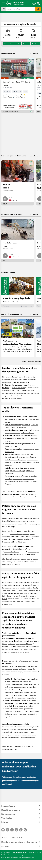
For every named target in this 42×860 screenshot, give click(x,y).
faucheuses (26, 424)
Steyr (30, 588)
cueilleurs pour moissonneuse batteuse (25, 462)
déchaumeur (25, 435)
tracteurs (32, 521)
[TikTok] (16, 829)
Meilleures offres (8, 53)
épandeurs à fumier (29, 457)
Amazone (31, 596)
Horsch (4, 598)
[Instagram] (7, 829)
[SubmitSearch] (38, 9)
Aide (5, 837)
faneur (7, 427)
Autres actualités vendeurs (31, 361)
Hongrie (23, 644)
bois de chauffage (8, 526)
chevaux (19, 534)
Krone (9, 596)
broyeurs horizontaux (27, 443)
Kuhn (4, 596)
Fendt (15, 419)
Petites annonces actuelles (12, 214)
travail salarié (28, 539)
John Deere (9, 419)
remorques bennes (21, 438)
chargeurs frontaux (21, 476)
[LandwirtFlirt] (25, 829)
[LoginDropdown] (39, 3)
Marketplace (35, 44)
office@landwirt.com (9, 749)
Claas (30, 419)
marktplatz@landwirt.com (26, 857)
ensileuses (8, 465)
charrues (33, 435)
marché (29, 390)
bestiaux (13, 534)
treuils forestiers (33, 430)
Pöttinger (15, 596)
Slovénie (29, 644)
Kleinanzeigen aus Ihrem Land (13, 155)
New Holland (22, 419)
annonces (26, 44)
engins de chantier (21, 521)
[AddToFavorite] (31, 61)
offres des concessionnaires (12, 44)
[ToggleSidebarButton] (3, 3)
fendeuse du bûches (27, 433)
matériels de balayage (17, 470)
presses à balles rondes (18, 427)
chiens (32, 534)
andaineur (34, 424)
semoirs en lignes (11, 446)
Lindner (13, 590)
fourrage (35, 524)
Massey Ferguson (13, 593)
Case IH (19, 590)
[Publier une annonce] (34, 3)
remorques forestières (12, 433)
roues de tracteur (28, 449)
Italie (17, 644)
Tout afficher (33, 53)
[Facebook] (12, 829)
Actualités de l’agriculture (11, 314)
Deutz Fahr (33, 593)
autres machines (29, 554)
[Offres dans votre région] (3, 9)
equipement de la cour (11, 552)
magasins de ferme (24, 524)
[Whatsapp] (21, 830)
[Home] (15, 3)
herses (18, 435)
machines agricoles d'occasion (13, 382)
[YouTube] (3, 829)
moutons (26, 534)
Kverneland (23, 596)
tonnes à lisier (17, 457)
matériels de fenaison (9, 524)
